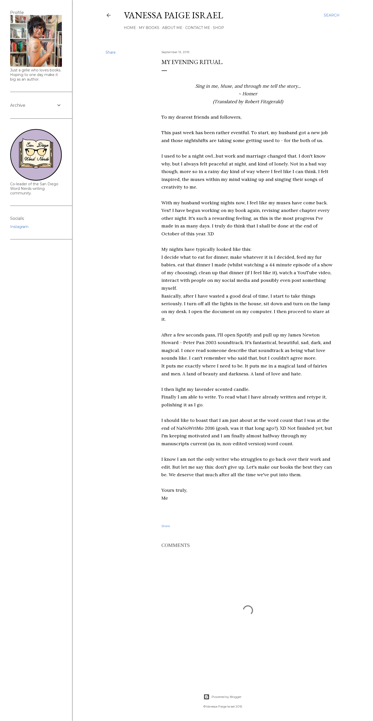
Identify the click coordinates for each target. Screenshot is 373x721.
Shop (218, 27)
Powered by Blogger (227, 697)
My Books (149, 27)
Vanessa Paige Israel (173, 15)
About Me (172, 27)
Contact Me (197, 27)
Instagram (19, 226)
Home (130, 27)
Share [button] (111, 52)
